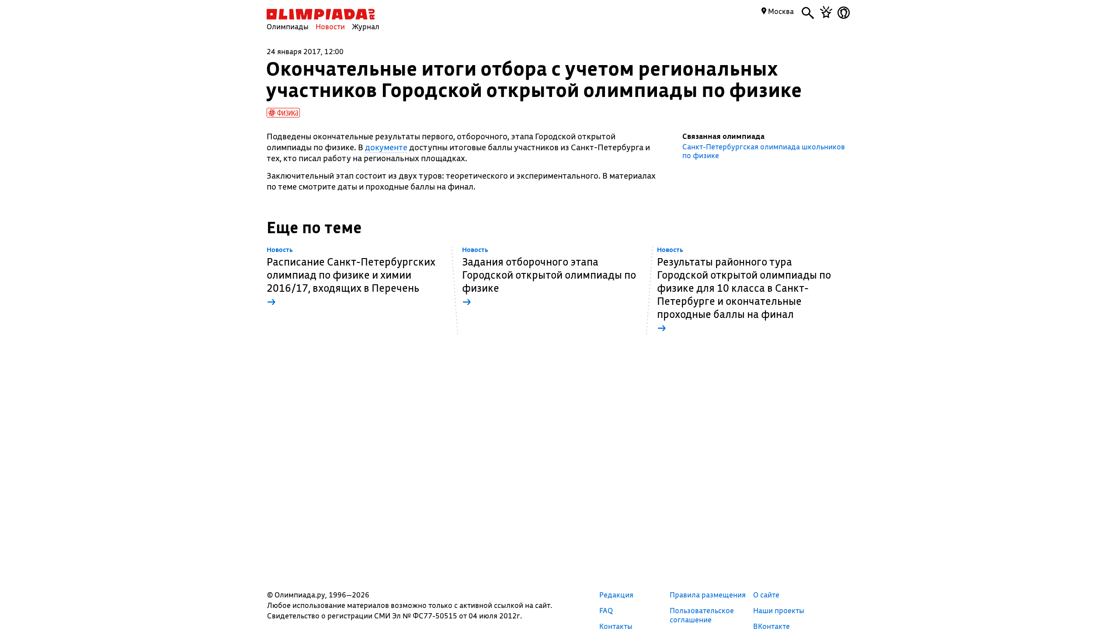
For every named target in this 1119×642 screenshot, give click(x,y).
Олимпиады (288, 26)
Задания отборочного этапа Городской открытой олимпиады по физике (549, 277)
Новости (330, 26)
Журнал (365, 26)
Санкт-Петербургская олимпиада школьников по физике (763, 151)
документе (386, 147)
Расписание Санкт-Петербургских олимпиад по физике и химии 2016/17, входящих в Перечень (351, 277)
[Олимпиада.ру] (321, 14)
